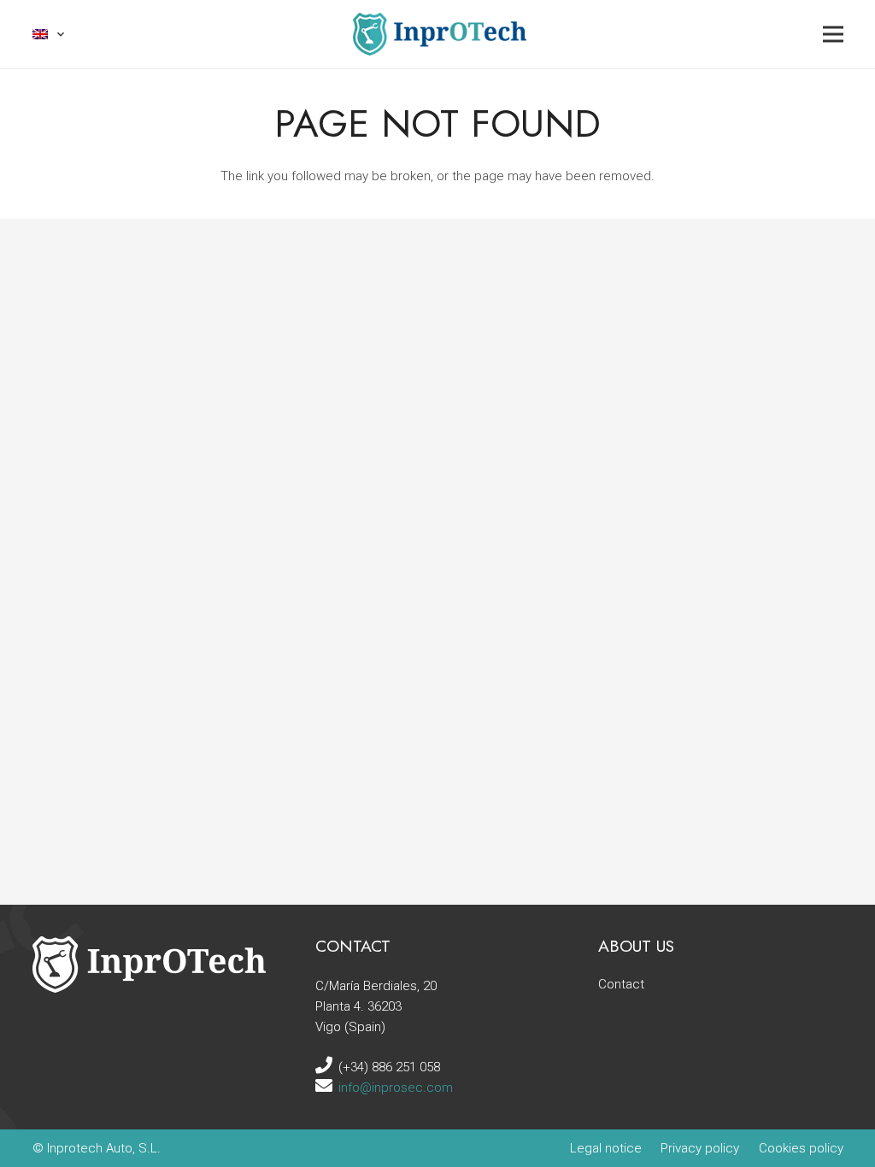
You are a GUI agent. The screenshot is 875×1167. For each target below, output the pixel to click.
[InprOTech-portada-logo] (439, 34)
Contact (621, 984)
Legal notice (606, 1148)
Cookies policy (801, 1148)
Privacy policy (700, 1148)
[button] (50, 34)
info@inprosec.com (395, 1087)
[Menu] (833, 34)
